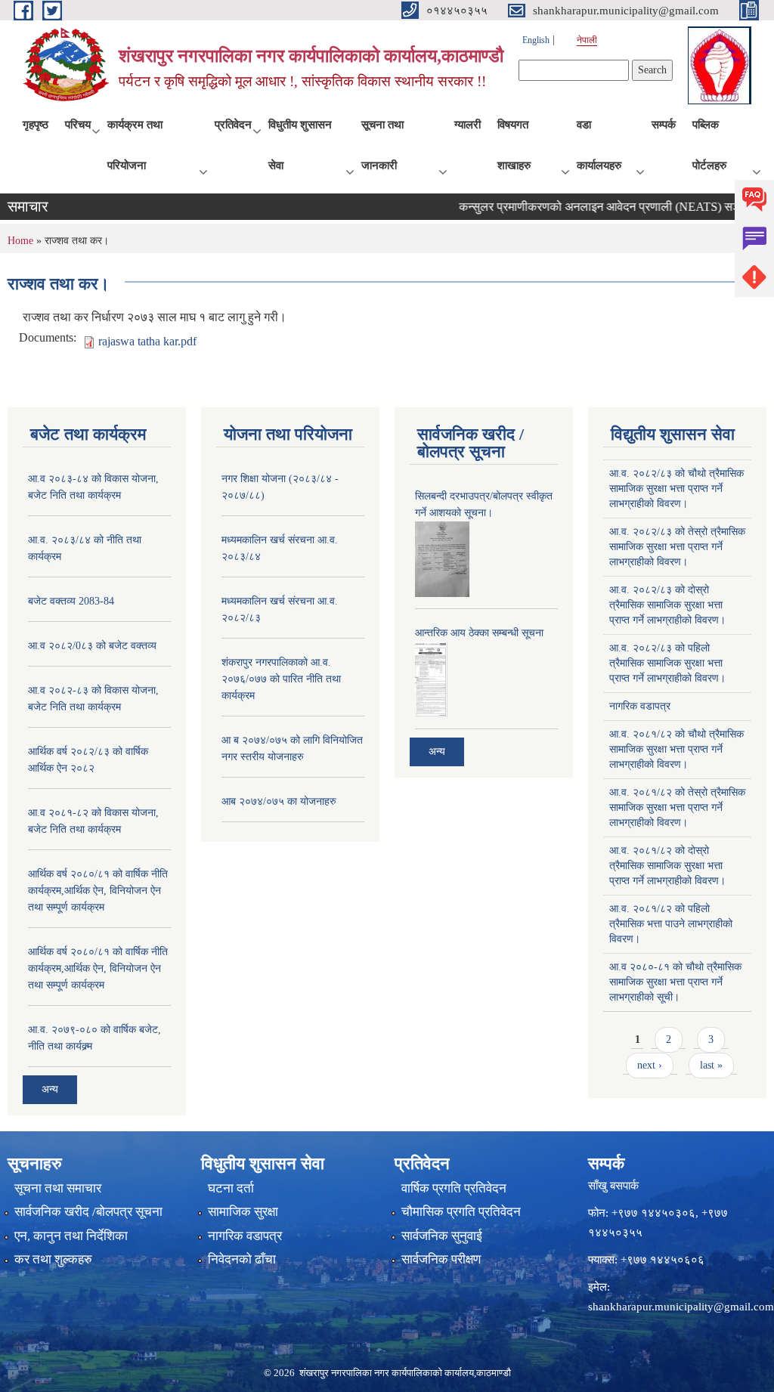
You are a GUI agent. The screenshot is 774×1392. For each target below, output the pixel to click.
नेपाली (587, 40)
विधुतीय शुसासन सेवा (300, 145)
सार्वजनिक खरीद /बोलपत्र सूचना (88, 1212)
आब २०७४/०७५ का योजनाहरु (278, 801)
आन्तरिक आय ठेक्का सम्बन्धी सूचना (479, 633)
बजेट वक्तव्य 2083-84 (71, 601)
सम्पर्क (664, 125)
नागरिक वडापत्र (639, 706)
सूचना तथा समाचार (57, 1188)
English (536, 40)
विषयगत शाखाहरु (514, 145)
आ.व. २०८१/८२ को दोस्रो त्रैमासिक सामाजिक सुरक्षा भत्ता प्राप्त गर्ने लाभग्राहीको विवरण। (667, 865)
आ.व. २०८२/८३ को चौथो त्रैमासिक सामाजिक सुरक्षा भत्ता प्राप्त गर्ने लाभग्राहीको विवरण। (676, 488)
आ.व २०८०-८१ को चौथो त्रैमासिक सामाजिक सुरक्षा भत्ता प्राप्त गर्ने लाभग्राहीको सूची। (675, 982)
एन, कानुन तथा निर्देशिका (71, 1236)
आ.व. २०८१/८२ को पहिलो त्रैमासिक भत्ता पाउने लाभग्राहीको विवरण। (670, 924)
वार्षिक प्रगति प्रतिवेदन (453, 1188)
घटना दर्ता (231, 1188)
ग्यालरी (467, 125)
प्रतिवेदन (233, 125)
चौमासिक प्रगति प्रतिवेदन (461, 1212)
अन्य (50, 1089)
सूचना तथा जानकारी (382, 145)
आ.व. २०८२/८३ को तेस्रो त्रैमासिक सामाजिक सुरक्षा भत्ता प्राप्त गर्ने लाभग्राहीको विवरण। (677, 547)
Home (20, 240)
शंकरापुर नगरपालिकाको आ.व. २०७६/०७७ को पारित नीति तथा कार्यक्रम (281, 679)
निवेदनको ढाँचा (242, 1259)
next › (649, 1065)
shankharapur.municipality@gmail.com (681, 1307)
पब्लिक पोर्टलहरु (709, 145)
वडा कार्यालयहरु (599, 145)
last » (711, 1065)
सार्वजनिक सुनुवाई (441, 1236)
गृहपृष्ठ (35, 125)
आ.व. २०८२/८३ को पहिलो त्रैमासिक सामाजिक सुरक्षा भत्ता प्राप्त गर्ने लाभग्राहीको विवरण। (667, 663)
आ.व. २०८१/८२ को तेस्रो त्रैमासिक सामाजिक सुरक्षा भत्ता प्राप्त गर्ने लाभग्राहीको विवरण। (677, 807)
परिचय (78, 125)
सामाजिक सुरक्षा (243, 1212)
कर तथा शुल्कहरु (53, 1259)
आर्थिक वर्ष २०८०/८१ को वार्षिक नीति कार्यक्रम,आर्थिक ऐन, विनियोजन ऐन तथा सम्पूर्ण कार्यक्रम (98, 890)
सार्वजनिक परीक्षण (441, 1259)
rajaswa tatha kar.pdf (147, 341)
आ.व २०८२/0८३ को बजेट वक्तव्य (92, 645)
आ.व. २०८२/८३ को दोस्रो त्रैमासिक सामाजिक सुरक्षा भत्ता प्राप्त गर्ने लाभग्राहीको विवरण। (667, 605)
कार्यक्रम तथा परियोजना (135, 145)
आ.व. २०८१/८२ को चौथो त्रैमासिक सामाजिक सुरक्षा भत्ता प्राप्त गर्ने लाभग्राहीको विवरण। (676, 749)
